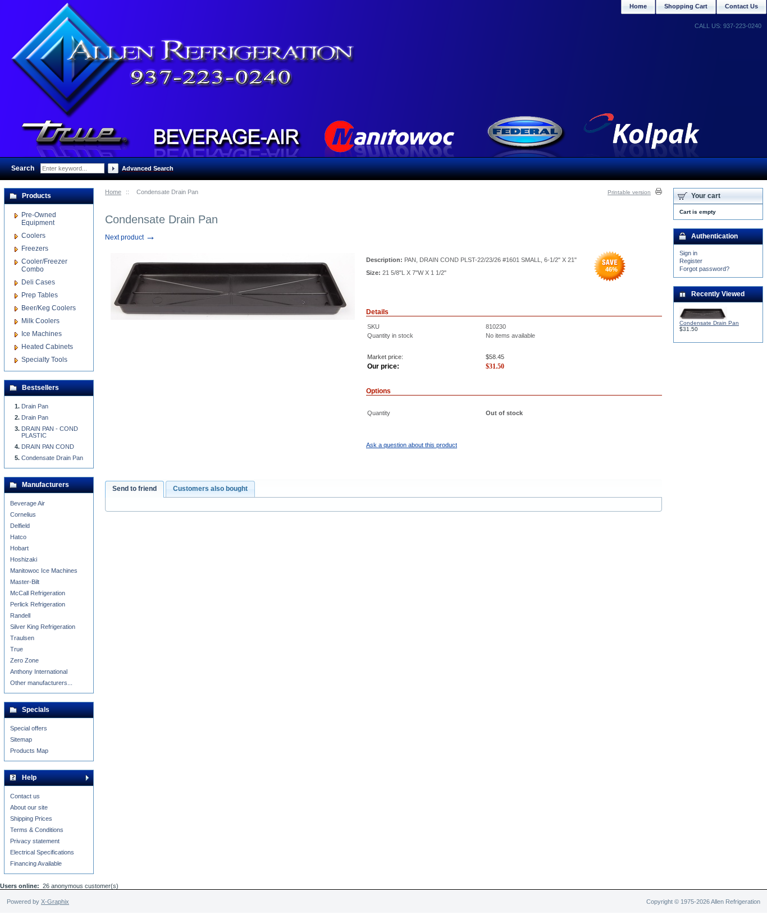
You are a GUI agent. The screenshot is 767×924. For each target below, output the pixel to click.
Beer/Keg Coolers (48, 308)
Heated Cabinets (47, 347)
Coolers (33, 236)
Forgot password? (704, 268)
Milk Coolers (40, 321)
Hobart (19, 548)
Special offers (28, 728)
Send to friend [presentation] (134, 489)
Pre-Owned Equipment (38, 219)
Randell (20, 615)
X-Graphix (55, 901)
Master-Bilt (24, 581)
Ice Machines (41, 334)
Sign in (688, 253)
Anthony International (38, 671)
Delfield (20, 525)
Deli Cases (38, 282)
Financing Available (36, 863)
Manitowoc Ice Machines (43, 570)
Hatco (18, 537)
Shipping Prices (31, 818)
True (16, 649)
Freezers (34, 248)
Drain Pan (34, 406)
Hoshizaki (23, 559)
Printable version (629, 192)
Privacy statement (35, 841)
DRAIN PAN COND (47, 446)
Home (113, 192)
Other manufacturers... (41, 682)
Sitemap (21, 739)
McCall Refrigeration (37, 593)
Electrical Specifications (42, 852)
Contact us (25, 796)
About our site (29, 807)
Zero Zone (24, 660)
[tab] (134, 489)
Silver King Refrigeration (42, 626)
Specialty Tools (44, 360)
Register (690, 261)
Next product (130, 237)
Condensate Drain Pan (52, 457)
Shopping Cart (685, 6)
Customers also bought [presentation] (210, 489)
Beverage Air (27, 503)
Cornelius (23, 514)
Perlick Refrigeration (37, 604)
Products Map (29, 750)
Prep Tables (39, 295)
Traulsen (22, 638)
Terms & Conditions (36, 829)
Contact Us (741, 6)
